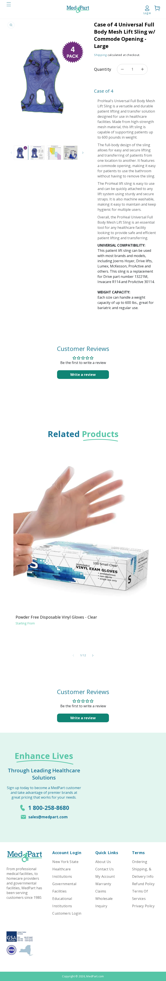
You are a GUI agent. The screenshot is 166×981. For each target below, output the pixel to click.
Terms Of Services (140, 895)
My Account (105, 876)
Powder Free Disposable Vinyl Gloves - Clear (56, 617)
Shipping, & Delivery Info (143, 873)
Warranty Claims (103, 887)
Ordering (139, 861)
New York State (65, 861)
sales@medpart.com (48, 816)
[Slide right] (83, 152)
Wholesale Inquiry (104, 902)
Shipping (100, 55)
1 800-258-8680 (48, 808)
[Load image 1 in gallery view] (21, 153)
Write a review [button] (83, 374)
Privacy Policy (143, 906)
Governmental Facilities (64, 887)
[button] (9, 9)
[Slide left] (11, 152)
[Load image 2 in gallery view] (37, 153)
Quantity (102, 69)
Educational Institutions (62, 902)
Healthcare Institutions (62, 873)
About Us (103, 861)
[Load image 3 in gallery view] (54, 153)
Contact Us (104, 869)
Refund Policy (143, 883)
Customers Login (66, 913)
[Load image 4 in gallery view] (70, 153)
